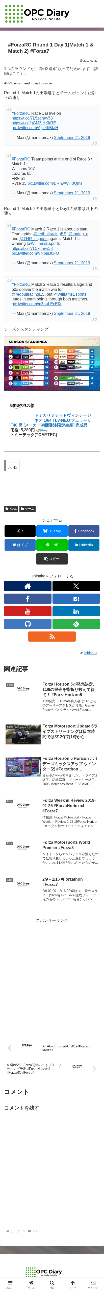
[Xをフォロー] (76, 586)
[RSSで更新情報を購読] (52, 636)
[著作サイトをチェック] (27, 586)
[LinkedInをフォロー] (76, 611)
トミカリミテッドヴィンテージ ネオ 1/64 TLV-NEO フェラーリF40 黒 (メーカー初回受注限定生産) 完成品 (50, 420)
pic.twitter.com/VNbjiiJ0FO (35, 253)
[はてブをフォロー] (76, 599)
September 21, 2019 (72, 137)
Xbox (13, 508)
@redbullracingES (49, 234)
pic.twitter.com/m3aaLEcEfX (37, 304)
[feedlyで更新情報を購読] (76, 624)
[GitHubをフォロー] (27, 624)
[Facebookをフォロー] (27, 599)
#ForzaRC (21, 113)
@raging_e (78, 234)
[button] (52, 559)
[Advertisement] (52, 976)
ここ (16, 73)
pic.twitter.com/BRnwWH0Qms (55, 183)
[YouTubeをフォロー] (27, 611)
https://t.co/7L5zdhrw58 (32, 118)
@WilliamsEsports (43, 243)
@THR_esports (33, 239)
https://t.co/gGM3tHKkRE (34, 123)
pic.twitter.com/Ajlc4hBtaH (35, 128)
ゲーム (29, 508)
